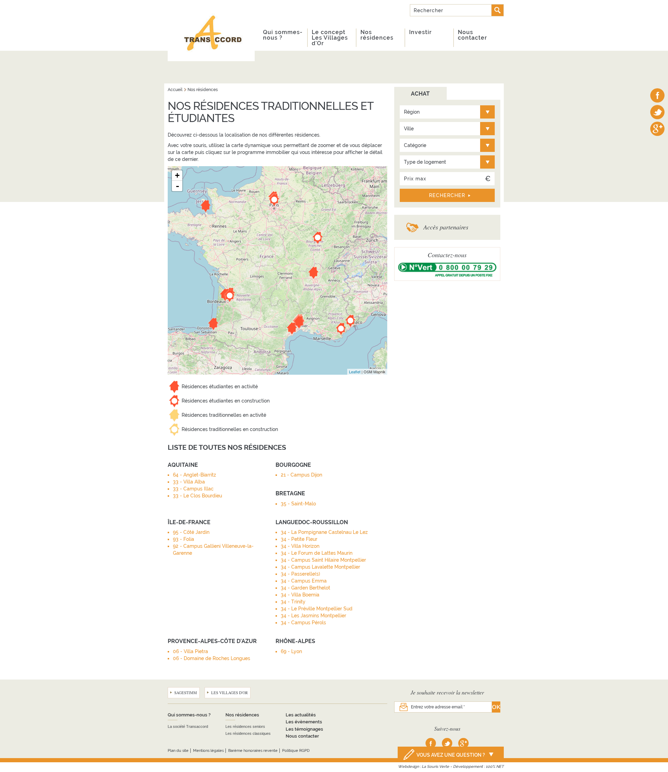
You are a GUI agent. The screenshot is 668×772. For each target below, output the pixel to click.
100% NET (495, 766)
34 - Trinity (293, 601)
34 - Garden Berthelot (305, 588)
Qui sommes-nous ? (283, 35)
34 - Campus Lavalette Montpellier (320, 567)
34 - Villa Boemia (300, 595)
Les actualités (301, 714)
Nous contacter (472, 35)
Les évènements (304, 721)
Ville (409, 128)
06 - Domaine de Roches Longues (211, 658)
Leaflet (354, 371)
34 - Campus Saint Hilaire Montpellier (323, 560)
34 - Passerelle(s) (300, 574)
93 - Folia (183, 539)
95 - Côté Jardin (191, 532)
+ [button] (177, 175)
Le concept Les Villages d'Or (330, 38)
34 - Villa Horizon (300, 546)
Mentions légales (208, 750)
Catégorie (415, 145)
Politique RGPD (296, 750)
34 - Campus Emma (304, 581)
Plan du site (178, 750)
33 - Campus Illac (193, 488)
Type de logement (425, 162)
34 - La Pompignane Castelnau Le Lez (324, 532)
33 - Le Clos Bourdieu (197, 495)
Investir (420, 32)
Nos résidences (376, 35)
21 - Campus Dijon (301, 475)
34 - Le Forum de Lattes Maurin (316, 553)
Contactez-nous (447, 255)
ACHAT (420, 93)
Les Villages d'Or (229, 692)
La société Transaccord (188, 726)
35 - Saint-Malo (298, 503)
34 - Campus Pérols (303, 622)
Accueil (175, 89)
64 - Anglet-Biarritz (194, 475)
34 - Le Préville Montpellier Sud (316, 608)
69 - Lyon (291, 651)
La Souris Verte (435, 766)
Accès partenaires (445, 227)
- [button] (177, 186)
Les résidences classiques (248, 733)
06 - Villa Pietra (190, 651)
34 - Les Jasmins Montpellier (313, 615)
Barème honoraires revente (253, 750)
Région (412, 112)
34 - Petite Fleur (299, 539)
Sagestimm (185, 692)
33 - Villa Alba (189, 482)
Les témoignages (304, 729)
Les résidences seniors (245, 726)
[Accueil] (211, 30)
